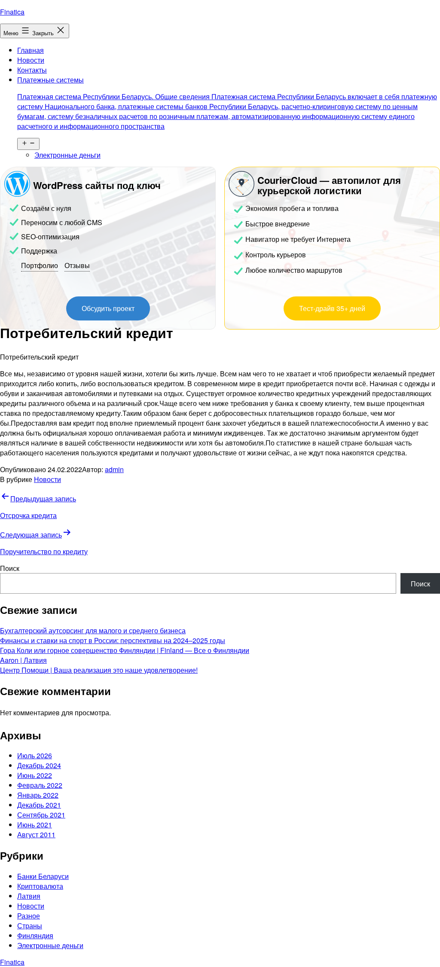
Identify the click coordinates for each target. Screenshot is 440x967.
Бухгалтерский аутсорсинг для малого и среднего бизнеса (93, 630)
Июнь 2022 (34, 775)
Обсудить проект (108, 308)
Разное (28, 916)
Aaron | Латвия (23, 660)
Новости (30, 60)
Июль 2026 (34, 755)
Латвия (28, 896)
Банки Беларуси (43, 876)
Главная (30, 50)
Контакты (32, 70)
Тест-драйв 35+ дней (332, 308)
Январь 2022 (37, 795)
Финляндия (35, 935)
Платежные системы (227, 103)
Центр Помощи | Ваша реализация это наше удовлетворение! (99, 670)
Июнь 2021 (34, 825)
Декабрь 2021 (39, 805)
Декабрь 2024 (39, 765)
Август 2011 (36, 834)
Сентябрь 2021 (41, 815)
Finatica (12, 12)
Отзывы (77, 265)
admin (114, 469)
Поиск (9, 568)
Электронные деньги (67, 155)
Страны (29, 925)
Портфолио (39, 265)
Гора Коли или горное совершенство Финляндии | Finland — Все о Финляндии (124, 650)
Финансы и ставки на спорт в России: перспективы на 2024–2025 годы (112, 640)
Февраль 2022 (39, 785)
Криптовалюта (40, 886)
